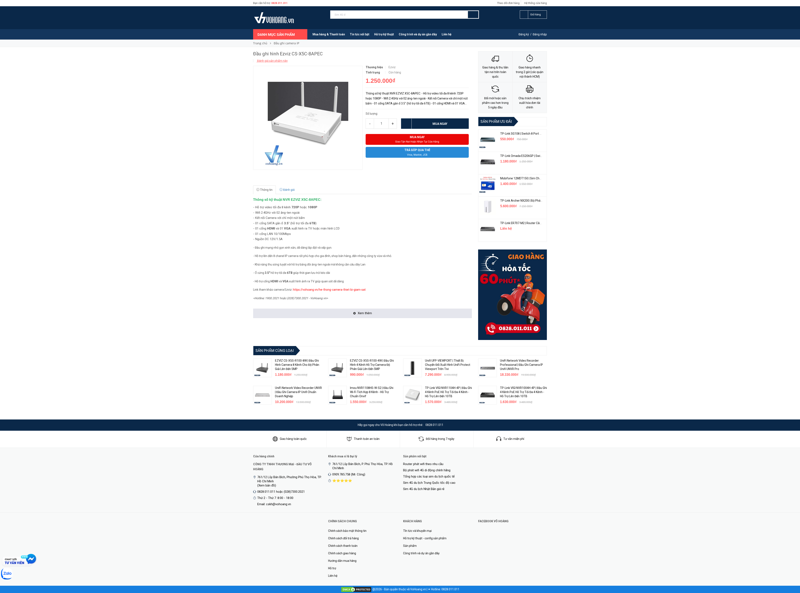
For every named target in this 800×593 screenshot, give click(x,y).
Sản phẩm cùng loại (274, 350)
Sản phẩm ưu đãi (496, 121)
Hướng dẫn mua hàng (342, 560)
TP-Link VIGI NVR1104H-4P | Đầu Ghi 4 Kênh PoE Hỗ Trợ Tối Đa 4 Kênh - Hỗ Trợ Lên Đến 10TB (448, 392)
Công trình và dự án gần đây (418, 34)
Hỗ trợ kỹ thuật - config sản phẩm (424, 538)
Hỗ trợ (332, 568)
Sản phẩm (410, 545)
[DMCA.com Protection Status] (356, 589)
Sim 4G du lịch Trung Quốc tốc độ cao (429, 483)
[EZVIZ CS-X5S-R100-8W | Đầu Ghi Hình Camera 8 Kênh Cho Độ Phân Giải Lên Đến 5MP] (262, 368)
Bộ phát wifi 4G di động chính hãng (426, 470)
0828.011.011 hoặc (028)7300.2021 (281, 492)
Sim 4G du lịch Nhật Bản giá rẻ (423, 489)
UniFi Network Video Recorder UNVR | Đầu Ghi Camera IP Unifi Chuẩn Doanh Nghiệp (298, 392)
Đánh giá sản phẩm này (272, 60)
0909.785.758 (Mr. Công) (348, 474)
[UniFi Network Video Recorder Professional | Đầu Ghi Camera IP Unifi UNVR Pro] (487, 368)
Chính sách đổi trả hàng (343, 538)
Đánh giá (288, 189)
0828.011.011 (279, 3)
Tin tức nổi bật (359, 34)
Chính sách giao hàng (342, 553)
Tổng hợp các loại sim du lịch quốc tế (429, 476)
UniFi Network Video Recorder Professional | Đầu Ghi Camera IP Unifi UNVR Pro (521, 365)
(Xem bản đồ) (266, 485)
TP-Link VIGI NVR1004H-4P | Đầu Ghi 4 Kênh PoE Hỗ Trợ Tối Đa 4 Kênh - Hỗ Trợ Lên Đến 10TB (523, 392)
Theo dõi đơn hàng (508, 3)
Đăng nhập (540, 34)
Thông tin (265, 189)
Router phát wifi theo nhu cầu (423, 464)
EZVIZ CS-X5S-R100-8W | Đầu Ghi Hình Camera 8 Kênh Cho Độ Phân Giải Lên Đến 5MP (297, 365)
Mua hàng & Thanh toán (328, 34)
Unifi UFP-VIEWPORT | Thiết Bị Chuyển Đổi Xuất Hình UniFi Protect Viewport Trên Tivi (447, 365)
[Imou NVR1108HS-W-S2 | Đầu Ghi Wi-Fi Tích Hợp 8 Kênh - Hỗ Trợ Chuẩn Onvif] (337, 395)
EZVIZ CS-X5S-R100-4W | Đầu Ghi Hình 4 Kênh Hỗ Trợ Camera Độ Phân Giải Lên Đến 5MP (372, 365)
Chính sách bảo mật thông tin (347, 530)
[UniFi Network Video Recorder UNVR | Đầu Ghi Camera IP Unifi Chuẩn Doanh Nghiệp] (262, 395)
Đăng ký (524, 34)
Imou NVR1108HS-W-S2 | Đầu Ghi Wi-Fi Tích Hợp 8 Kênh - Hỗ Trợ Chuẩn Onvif (371, 392)
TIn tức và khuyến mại (417, 530)
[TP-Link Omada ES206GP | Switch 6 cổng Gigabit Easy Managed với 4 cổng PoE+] (487, 162)
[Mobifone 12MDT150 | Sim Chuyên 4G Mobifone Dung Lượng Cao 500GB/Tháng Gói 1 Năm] (487, 184)
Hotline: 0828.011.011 (445, 589)
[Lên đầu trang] (788, 568)
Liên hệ (446, 34)
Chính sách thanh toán (343, 545)
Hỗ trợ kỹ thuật (384, 34)
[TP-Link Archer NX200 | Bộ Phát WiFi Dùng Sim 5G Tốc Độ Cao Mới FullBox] (487, 206)
